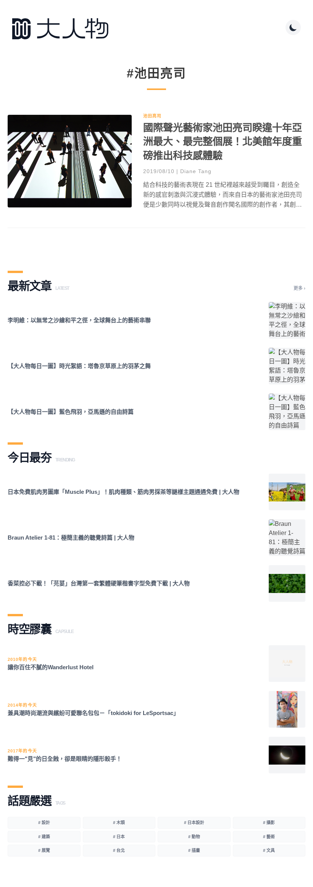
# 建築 (44, 836)
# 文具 (269, 850)
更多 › (299, 288)
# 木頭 (119, 822)
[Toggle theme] (293, 27)
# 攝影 (269, 822)
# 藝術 (269, 836)
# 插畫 (194, 850)
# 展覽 (44, 850)
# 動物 (194, 836)
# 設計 (44, 822)
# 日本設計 (194, 822)
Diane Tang (195, 171)
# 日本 (119, 836)
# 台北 (119, 850)
